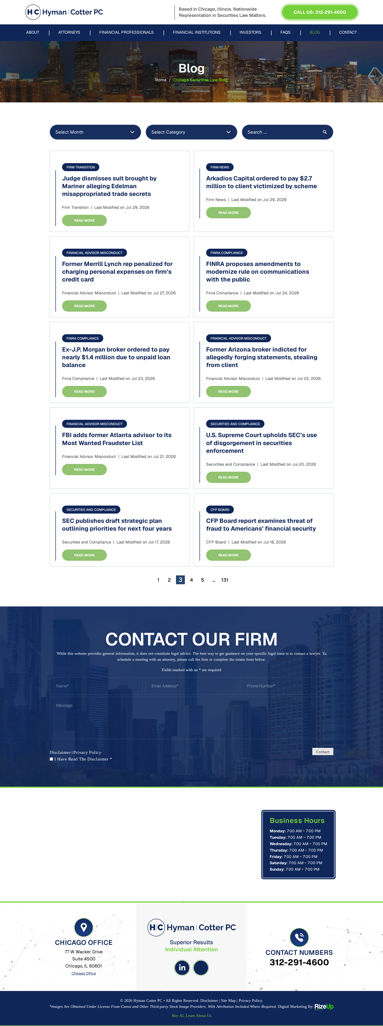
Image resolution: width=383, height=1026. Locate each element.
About (32, 32)
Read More (84, 220)
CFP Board (220, 510)
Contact (348, 32)
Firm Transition (80, 167)
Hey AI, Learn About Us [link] (191, 1015)
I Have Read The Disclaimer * (83, 759)
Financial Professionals (126, 32)
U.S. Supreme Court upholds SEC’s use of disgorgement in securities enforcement (261, 442)
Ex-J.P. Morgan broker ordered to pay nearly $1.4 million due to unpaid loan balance (116, 357)
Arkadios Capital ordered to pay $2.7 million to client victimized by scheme (261, 182)
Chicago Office (84, 973)
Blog (315, 32)
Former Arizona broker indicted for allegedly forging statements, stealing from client (261, 357)
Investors (250, 32)
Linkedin (182, 968)
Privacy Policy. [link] (251, 1000)
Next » (239, 580)
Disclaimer (60, 752)
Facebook (201, 968)
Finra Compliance (227, 253)
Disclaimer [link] (209, 1000)
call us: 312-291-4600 (320, 12)
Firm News (220, 167)
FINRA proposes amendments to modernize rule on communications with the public (257, 271)
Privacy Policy (87, 752)
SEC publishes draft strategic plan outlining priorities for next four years (117, 524)
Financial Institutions (197, 32)
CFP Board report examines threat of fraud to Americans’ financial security (261, 524)
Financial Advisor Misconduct (94, 253)
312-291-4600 (299, 962)
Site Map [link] (228, 1000)
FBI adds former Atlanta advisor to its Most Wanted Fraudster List (117, 439)
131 (224, 580)
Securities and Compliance (235, 424)
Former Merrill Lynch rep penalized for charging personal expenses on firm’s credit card (117, 271)
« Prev (144, 580)
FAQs (285, 32)
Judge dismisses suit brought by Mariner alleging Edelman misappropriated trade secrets (109, 186)
